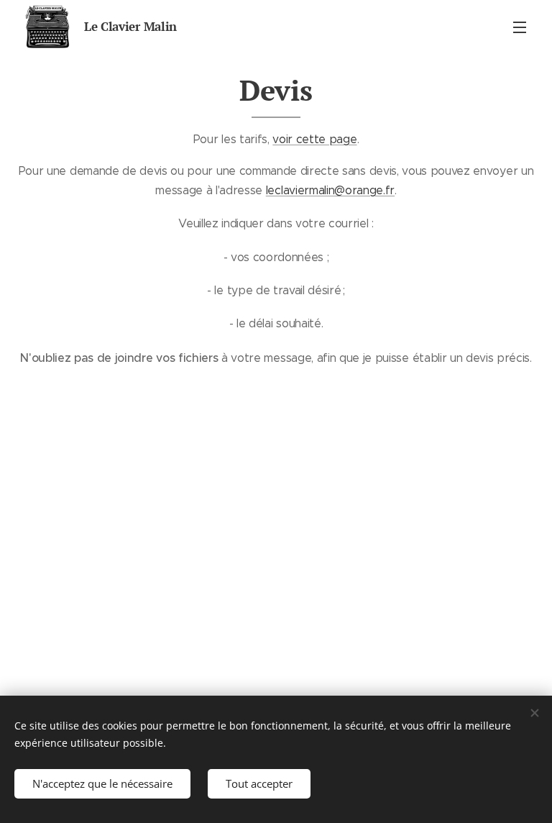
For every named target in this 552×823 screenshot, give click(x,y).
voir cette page (314, 139)
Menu (519, 26)
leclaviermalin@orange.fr (330, 190)
